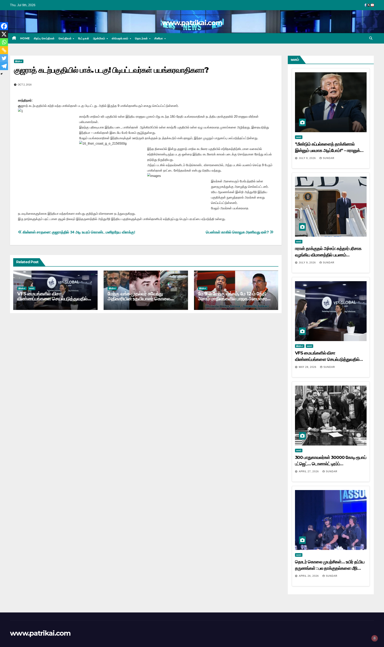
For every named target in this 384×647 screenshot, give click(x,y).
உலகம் (31, 288)
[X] (4, 34)
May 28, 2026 (308, 367)
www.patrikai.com (192, 23)
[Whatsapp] (4, 42)
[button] (370, 38)
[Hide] (1, 73)
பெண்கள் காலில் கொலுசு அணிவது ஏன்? (238, 232)
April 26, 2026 (309, 576)
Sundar (328, 158)
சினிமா (159, 38)
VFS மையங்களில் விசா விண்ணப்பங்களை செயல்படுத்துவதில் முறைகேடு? (52, 299)
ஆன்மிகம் (99, 38)
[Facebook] (4, 26)
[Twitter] (4, 58)
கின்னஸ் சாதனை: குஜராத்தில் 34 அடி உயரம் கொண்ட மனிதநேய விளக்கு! (78, 232)
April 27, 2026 (309, 471)
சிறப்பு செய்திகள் (44, 38)
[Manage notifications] (374, 638)
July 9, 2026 (308, 158)
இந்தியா (18, 61)
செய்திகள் (65, 38)
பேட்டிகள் (83, 38)
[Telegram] (4, 66)
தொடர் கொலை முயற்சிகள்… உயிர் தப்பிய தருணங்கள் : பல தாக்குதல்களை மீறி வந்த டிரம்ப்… (330, 568)
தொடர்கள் (142, 38)
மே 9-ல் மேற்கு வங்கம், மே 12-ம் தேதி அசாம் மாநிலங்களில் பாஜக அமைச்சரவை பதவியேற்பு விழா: (236, 299)
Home (25, 38)
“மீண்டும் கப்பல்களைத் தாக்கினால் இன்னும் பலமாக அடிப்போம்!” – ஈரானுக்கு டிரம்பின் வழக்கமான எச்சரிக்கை (329, 150)
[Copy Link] (4, 50)
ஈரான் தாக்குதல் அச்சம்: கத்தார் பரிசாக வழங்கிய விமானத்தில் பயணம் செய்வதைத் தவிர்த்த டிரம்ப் (328, 255)
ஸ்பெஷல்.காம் (120, 38)
